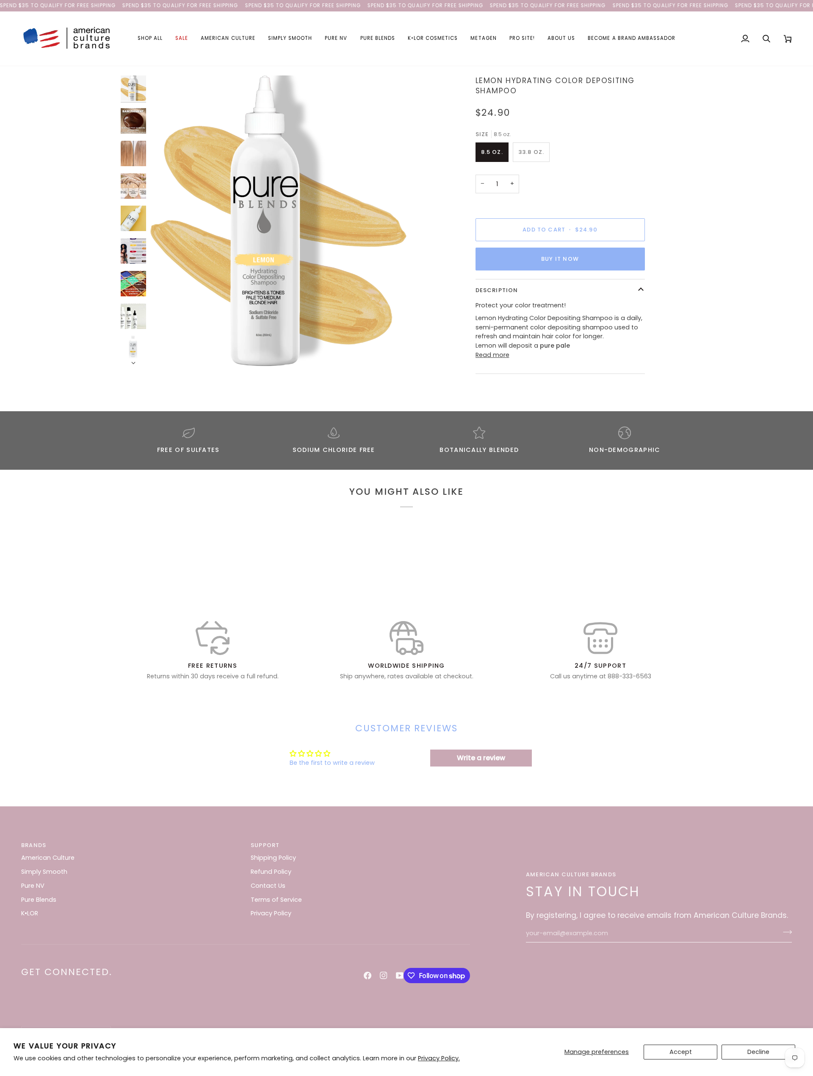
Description (497, 290)
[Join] (785, 932)
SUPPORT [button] (265, 845)
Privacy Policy (271, 913)
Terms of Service (276, 899)
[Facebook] (367, 975)
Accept (680, 1052)
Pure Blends (38, 899)
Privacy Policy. (439, 1058)
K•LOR (29, 913)
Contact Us (268, 885)
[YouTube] (400, 975)
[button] (150, 38)
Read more (492, 355)
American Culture (48, 857)
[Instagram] (383, 975)
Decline (758, 1052)
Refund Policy (271, 871)
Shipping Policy (273, 857)
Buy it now (560, 259)
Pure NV (32, 885)
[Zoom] (278, 220)
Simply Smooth (44, 871)
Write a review (481, 758)
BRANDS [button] (33, 845)
